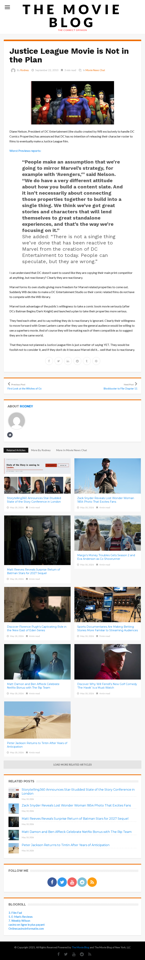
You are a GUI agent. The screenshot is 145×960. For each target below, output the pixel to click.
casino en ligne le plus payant (26, 924)
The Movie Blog (72, 16)
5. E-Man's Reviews (20, 916)
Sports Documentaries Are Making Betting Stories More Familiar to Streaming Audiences (107, 628)
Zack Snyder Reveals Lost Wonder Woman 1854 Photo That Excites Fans (105, 499)
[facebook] (49, 361)
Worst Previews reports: (25, 150)
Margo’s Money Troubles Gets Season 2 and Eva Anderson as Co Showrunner (106, 557)
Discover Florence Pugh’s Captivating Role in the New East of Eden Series (36, 628)
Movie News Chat (95, 70)
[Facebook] (57, 954)
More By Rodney (41, 450)
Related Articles (15, 450)
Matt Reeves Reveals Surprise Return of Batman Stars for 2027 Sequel (33, 571)
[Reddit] (80, 954)
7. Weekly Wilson (19, 920)
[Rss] (87, 954)
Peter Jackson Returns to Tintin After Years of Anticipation (37, 744)
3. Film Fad (15, 912)
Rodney (24, 70)
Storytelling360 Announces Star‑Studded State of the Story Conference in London (34, 499)
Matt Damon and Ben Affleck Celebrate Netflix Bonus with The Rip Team (33, 685)
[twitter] (58, 361)
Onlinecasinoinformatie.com (26, 928)
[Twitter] (64, 954)
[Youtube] (72, 954)
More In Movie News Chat (71, 450)
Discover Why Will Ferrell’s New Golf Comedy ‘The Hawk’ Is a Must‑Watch (107, 685)
